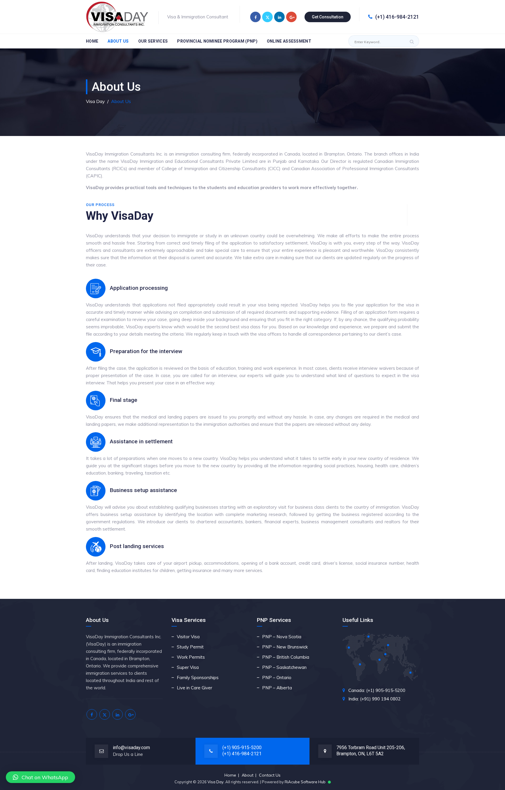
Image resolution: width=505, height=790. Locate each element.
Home (92, 41)
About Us (118, 41)
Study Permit (190, 647)
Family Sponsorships (198, 677)
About (247, 775)
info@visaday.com (131, 747)
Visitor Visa (188, 636)
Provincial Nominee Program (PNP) (217, 41)
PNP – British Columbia (285, 657)
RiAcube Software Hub (305, 781)
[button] (40, 777)
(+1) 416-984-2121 (397, 17)
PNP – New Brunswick (285, 647)
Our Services (153, 41)
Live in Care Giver (194, 687)
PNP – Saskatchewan (284, 667)
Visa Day (215, 781)
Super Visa (188, 667)
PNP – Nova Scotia (281, 636)
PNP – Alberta (277, 687)
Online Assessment (289, 41)
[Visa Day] (118, 17)
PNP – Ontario (276, 677)
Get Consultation (327, 17)
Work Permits (191, 657)
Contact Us (270, 775)
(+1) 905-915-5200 (242, 747)
